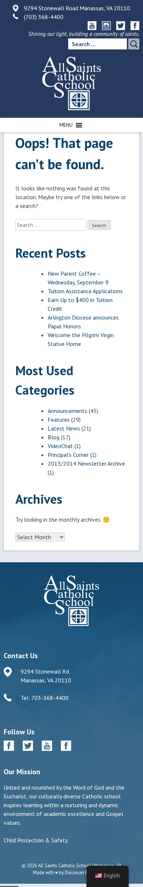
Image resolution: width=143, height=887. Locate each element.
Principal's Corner (68, 454)
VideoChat (60, 446)
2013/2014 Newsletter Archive (86, 463)
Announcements (67, 410)
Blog (53, 437)
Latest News (64, 428)
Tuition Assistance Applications (85, 291)
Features (59, 419)
